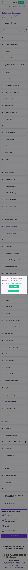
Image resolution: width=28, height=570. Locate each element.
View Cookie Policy (21, 283)
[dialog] (14, 285)
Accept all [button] (14, 286)
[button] (14, 291)
